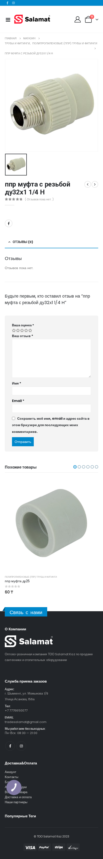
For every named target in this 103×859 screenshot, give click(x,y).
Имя (16, 383)
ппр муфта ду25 (17, 581)
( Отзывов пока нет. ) (39, 199)
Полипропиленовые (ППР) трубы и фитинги (31, 576)
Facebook (8, 223)
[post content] (51, 524)
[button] (75, 467)
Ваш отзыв (22, 335)
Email (18, 400)
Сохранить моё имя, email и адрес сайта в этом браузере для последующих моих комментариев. (51, 425)
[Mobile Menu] (8, 19)
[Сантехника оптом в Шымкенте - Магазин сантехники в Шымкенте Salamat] (32, 19)
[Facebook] (7, 3)
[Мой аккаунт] (77, 19)
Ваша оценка (23, 325)
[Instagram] (14, 3)
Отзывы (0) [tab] (23, 242)
